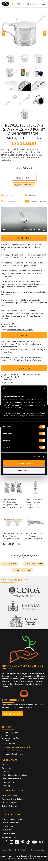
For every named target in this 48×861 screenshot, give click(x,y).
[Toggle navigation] (43, 3)
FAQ (3, 809)
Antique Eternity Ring (10, 823)
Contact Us (6, 768)
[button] (14, 3)
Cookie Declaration (21, 850)
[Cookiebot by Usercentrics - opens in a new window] (35, 388)
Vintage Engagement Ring (13, 819)
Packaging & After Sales (12, 799)
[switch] (42, 433)
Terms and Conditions (38, 850)
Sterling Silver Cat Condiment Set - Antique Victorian (10, 502)
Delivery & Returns (9, 806)
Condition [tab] (24, 335)
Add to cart (24, 178)
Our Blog (5, 771)
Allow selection (24, 470)
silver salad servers (23, 570)
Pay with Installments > (24, 185)
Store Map (6, 786)
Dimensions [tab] (24, 368)
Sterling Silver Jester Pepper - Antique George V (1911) (34, 502)
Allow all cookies (24, 463)
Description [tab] (24, 238)
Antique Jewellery (9, 837)
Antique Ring (7, 830)
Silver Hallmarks (8, 782)
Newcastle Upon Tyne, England (20, 330)
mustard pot (18, 247)
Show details (36, 456)
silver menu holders (34, 564)
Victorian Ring (7, 826)
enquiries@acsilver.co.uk (13, 754)
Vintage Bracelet (8, 833)
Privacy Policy (6, 850)
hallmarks (8, 349)
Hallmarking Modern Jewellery (14, 778)
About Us (5, 764)
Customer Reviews (9, 795)
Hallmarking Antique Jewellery (14, 775)
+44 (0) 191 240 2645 (11, 750)
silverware (36, 360)
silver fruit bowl (9, 564)
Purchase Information (11, 802)
